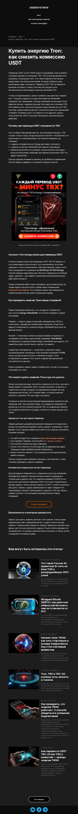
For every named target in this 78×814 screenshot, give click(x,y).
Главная (12, 37)
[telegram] (45, 809)
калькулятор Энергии (19, 290)
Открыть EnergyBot (39, 23)
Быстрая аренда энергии (39, 19)
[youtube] (32, 809)
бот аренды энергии (53, 441)
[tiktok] (39, 809)
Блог (39, 15)
